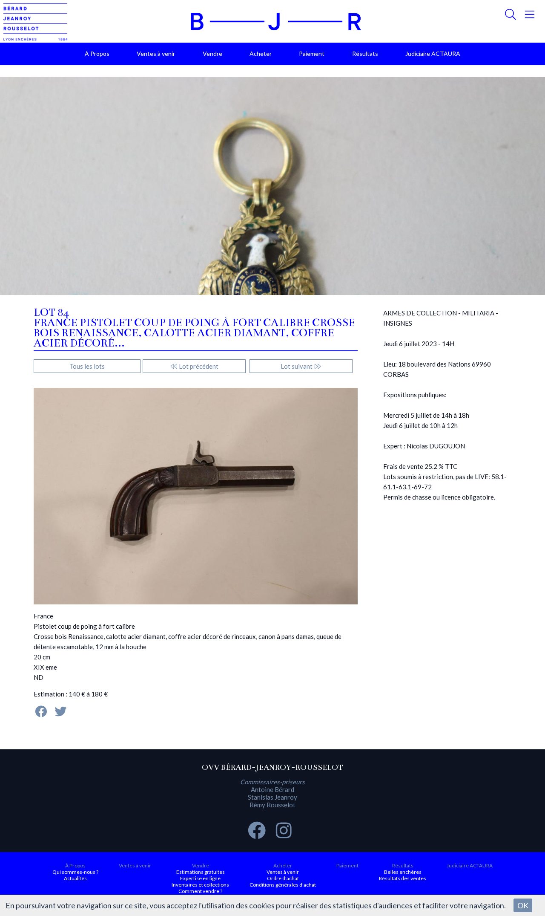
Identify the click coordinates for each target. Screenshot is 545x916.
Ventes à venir (156, 53)
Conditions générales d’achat (283, 884)
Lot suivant (297, 366)
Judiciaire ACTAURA (432, 53)
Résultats (365, 53)
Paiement (311, 53)
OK (522, 905)
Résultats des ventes (402, 878)
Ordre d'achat (283, 878)
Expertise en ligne (200, 878)
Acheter (261, 53)
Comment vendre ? (200, 891)
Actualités (75, 878)
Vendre (212, 53)
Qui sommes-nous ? (75, 872)
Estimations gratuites (200, 872)
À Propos (97, 53)
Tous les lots (87, 366)
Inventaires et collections (200, 884)
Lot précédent (198, 366)
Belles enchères (403, 872)
